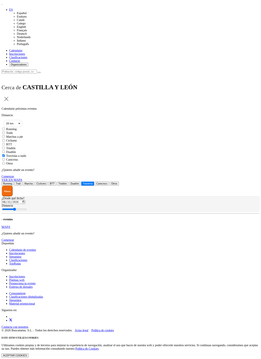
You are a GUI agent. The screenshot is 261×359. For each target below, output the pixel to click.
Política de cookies (102, 330)
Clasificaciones (18, 57)
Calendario (15, 50)
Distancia (7, 205)
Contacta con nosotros (15, 326)
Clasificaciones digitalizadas (26, 296)
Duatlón (11, 152)
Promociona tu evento (22, 283)
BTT (9, 144)
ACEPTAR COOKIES (15, 355)
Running (11, 129)
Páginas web (16, 280)
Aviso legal (81, 330)
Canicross (12, 159)
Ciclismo (11, 140)
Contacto (14, 60)
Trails (9, 132)
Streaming (15, 256)
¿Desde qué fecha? (13, 198)
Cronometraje (17, 293)
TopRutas (15, 263)
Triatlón (10, 148)
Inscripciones (17, 54)
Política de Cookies (87, 348)
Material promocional (22, 303)
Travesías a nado (16, 155)
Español (22, 13)
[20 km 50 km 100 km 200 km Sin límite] (13, 123)
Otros (9, 163)
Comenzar (8, 176)
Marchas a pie (14, 136)
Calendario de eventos (22, 249)
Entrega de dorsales (21, 286)
